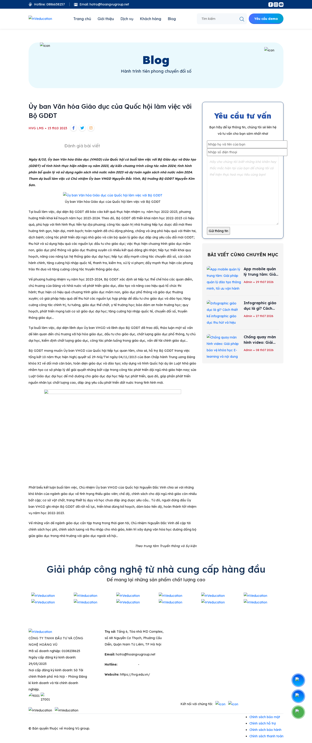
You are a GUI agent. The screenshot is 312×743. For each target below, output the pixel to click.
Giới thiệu (106, 18)
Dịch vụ (126, 18)
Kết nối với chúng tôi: (196, 704)
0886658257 (149, 664)
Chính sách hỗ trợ (262, 723)
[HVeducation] (40, 19)
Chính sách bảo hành (265, 730)
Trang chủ (82, 18)
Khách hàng (150, 18)
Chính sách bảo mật (264, 717)
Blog (172, 18)
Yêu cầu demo (266, 19)
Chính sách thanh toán (266, 736)
